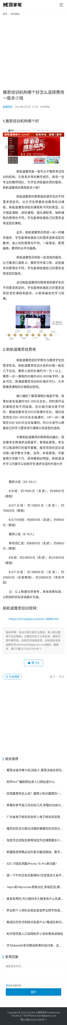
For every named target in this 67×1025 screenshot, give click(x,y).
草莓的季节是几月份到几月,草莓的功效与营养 (35, 805)
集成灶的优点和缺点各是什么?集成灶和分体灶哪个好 (35, 922)
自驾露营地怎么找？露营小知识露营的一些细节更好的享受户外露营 (35, 793)
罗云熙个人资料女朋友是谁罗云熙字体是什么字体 (35, 910)
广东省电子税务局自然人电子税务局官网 (33, 817)
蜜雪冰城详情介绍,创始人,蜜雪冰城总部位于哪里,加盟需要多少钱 (35, 770)
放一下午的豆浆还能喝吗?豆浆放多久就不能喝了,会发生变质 (35, 875)
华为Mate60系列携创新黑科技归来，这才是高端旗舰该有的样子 (35, 945)
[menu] (61, 4)
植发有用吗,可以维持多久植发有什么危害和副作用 (35, 899)
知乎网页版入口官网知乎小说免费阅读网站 (34, 934)
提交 (33, 991)
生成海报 (13, 676)
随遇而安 (7, 106)
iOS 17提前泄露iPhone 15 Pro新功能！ (32, 863)
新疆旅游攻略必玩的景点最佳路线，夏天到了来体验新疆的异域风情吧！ (35, 852)
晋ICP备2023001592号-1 (33, 1019)
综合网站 (45, 106)
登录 (8, 985)
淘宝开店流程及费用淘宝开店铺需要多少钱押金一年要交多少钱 (35, 840)
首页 (5, 14)
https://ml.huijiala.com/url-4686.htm (34, 619)
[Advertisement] (33, 52)
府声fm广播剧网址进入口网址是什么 (30, 782)
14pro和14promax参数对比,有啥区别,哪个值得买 (35, 887)
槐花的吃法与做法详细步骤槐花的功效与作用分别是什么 (35, 828)
